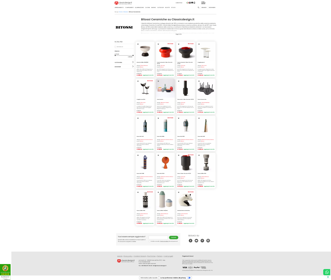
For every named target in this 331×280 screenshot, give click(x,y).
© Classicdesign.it (128, 261)
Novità (167, 7)
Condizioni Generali (140, 256)
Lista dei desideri (138, 44)
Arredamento (119, 7)
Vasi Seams (160, 99)
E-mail (159, 237)
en (190, 3)
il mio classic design (203, 2)
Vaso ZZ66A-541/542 (162, 210)
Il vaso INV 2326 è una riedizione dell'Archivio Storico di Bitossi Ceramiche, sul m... (163, 181)
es (194, 3)
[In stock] (145, 51)
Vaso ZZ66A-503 (141, 210)
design (142, 65)
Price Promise (151, 256)
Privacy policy (128, 256)
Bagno (153, 7)
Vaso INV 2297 (201, 136)
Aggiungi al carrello (148, 75)
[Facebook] (190, 242)
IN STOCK (120, 46)
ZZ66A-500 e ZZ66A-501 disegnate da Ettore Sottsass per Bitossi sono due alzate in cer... (145, 70)
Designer (118, 67)
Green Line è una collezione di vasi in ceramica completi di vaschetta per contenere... (205, 107)
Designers (212, 7)
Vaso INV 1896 (160, 136)
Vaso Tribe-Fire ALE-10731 (184, 173)
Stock (173, 7)
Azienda (119, 256)
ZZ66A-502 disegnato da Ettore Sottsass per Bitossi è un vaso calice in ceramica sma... (206, 181)
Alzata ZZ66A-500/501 (142, 62)
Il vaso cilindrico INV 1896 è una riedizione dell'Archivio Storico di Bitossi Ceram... (165, 144)
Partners (159, 256)
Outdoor (160, 7)
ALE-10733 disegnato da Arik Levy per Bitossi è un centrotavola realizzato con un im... (165, 70)
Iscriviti (173, 237)
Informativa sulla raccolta (149, 278)
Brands (204, 7)
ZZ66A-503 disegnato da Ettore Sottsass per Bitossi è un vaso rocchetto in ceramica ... (143, 218)
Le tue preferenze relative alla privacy (173, 278)
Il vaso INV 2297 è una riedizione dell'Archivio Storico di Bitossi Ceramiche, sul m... (204, 144)
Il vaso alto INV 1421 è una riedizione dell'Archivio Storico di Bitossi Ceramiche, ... (144, 144)
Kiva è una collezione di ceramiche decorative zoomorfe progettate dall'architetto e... (184, 218)
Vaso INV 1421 (140, 136)
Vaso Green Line (202, 99)
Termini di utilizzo (164, 241)
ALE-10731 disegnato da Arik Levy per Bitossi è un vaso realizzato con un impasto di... (185, 181)
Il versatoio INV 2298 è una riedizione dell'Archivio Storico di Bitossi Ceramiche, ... (144, 181)
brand (140, 67)
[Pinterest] (202, 242)
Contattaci (179, 3)
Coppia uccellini (141, 99)
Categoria (118, 62)
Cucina (147, 7)
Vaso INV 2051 (181, 136)
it (188, 3)
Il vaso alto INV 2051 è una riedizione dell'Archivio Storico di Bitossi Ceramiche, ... (184, 144)
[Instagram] (208, 242)
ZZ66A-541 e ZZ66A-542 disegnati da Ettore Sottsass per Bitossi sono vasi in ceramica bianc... (165, 218)
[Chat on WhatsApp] (326, 272)
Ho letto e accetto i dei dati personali (164, 241)
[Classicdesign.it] (123, 3)
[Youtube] (196, 242)
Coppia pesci (201, 62)
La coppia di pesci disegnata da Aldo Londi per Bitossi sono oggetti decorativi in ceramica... (206, 70)
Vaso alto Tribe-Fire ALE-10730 (185, 99)
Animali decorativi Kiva (183, 210)
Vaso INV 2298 (140, 173)
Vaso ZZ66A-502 (202, 173)
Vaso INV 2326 (160, 173)
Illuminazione (139, 7)
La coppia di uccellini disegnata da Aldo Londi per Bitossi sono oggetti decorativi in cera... (144, 107)
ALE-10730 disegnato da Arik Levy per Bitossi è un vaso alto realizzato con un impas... (185, 107)
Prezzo (117, 51)
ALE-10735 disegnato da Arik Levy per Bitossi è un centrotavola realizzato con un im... (185, 70)
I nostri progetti (168, 256)
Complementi (129, 7)
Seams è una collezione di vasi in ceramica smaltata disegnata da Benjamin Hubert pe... (164, 107)
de (192, 3)
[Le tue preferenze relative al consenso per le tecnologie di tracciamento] (328, 277)
